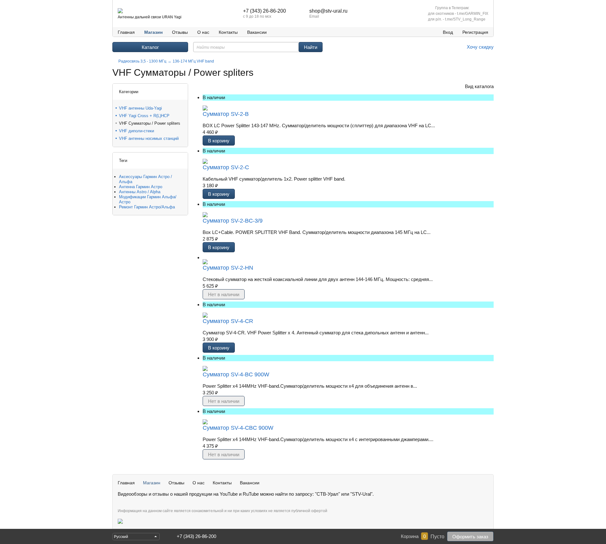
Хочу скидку (480, 47)
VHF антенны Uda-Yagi (140, 108)
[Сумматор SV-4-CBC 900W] (205, 417)
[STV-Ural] (120, 10)
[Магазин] (114, 61)
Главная (126, 32)
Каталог (150, 47)
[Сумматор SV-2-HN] (205, 257)
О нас (203, 32)
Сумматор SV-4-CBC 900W (238, 428)
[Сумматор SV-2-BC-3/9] (205, 210)
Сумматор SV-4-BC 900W (236, 374)
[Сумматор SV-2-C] (205, 157)
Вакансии (257, 32)
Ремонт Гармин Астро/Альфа (147, 207)
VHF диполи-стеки (136, 131)
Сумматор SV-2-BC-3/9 (233, 221)
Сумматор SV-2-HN (228, 268)
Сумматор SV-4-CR (228, 321)
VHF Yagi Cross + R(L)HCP (144, 115)
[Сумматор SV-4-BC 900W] (205, 364)
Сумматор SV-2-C (226, 167)
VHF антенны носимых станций (149, 138)
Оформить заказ (470, 536)
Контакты (228, 32)
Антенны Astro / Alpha (139, 191)
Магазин (153, 32)
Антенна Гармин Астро (140, 186)
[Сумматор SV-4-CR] (205, 311)
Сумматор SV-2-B (226, 114)
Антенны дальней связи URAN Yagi (149, 17)
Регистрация (475, 32)
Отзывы (180, 32)
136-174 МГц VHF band (193, 61)
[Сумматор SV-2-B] (205, 103)
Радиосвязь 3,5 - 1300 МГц (142, 61)
